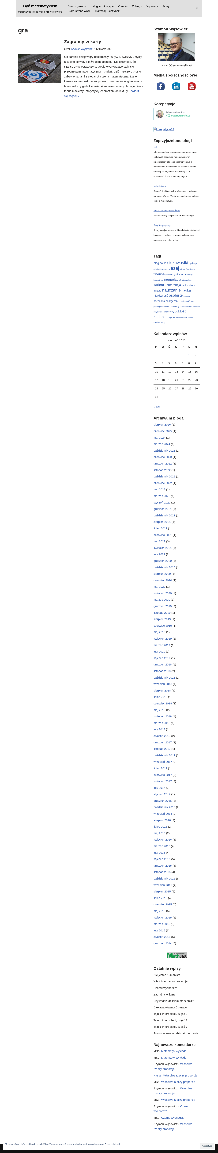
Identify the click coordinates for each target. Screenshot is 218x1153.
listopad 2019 (162, 612)
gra (175, 275)
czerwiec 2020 (163, 580)
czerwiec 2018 (163, 703)
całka (163, 263)
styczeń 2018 (162, 736)
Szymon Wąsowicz (82, 48)
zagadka (171, 317)
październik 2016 (164, 807)
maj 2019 (159, 632)
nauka (186, 290)
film (187, 269)
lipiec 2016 (160, 826)
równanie (196, 306)
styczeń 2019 (162, 658)
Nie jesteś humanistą (167, 975)
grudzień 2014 (163, 943)
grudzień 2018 (163, 664)
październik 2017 (164, 755)
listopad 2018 (162, 671)
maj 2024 (159, 437)
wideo (166, 312)
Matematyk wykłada (173, 1051)
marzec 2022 (162, 496)
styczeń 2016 (162, 859)
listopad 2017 (162, 748)
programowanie (186, 306)
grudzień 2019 (163, 606)
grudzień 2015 (163, 865)
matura (157, 290)
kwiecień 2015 (163, 917)
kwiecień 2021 (163, 548)
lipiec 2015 (160, 898)
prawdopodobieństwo (162, 306)
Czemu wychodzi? (165, 988)
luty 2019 (159, 651)
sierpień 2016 (162, 820)
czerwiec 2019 (163, 625)
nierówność (161, 295)
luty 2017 (159, 787)
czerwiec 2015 (163, 904)
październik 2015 (164, 878)
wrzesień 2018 (163, 684)
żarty (163, 322)
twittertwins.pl (160, 186)
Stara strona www (79, 11)
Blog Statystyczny (162, 225)
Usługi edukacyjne (102, 6)
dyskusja (193, 263)
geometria (169, 275)
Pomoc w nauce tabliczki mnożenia (176, 1033)
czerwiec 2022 (163, 483)
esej (175, 268)
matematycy (188, 285)
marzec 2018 (162, 723)
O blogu (137, 6)
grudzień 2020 (163, 560)
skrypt (156, 312)
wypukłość (178, 311)
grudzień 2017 (163, 742)
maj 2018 (159, 710)
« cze (157, 406)
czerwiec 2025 (163, 431)
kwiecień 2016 (163, 839)
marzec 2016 (162, 846)
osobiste (176, 295)
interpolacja (172, 279)
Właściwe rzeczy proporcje (171, 981)
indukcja (190, 275)
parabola (187, 296)
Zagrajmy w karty (82, 41)
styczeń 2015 (162, 936)
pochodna (159, 301)
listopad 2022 (162, 470)
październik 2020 (164, 567)
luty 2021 (159, 554)
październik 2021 (164, 515)
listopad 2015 (162, 872)
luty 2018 (159, 729)
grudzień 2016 (163, 800)
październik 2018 (164, 677)
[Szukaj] (197, 8)
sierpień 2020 (162, 573)
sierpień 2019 (162, 619)
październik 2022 (164, 476)
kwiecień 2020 (163, 593)
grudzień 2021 (163, 509)
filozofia (192, 269)
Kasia (157, 1075)
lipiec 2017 (160, 768)
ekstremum (164, 269)
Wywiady (152, 6)
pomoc (193, 301)
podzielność (184, 301)
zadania (160, 317)
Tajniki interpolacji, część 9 (170, 1013)
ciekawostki (177, 263)
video (161, 312)
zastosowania (181, 317)
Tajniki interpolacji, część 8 (170, 1020)
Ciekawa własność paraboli (171, 1007)
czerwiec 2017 (163, 774)
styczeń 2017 (162, 794)
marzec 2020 (162, 599)
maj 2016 (159, 833)
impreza (181, 274)
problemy (175, 306)
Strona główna (77, 6)
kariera (159, 285)
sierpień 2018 (162, 690)
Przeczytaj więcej (112, 1144)
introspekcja (186, 280)
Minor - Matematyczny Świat (167, 210)
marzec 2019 (162, 645)
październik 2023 (164, 450)
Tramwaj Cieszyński (107, 11)
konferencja (173, 285)
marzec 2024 (162, 444)
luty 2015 (159, 930)
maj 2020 (159, 586)
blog (156, 263)
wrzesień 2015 (163, 885)
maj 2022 (159, 489)
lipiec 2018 (160, 697)
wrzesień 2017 (163, 761)
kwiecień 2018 (163, 716)
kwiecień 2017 (163, 781)
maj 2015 (159, 911)
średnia (157, 322)
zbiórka (190, 317)
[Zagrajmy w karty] (39, 68)
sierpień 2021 (162, 521)
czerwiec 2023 (163, 457)
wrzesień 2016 (163, 813)
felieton (182, 269)
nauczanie (171, 290)
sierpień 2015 (162, 891)
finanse (159, 274)
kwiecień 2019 (163, 638)
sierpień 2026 (162, 424)
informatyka (158, 280)
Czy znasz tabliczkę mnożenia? (174, 1001)
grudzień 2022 (163, 463)
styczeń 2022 (162, 502)
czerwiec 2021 (163, 535)
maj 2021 (159, 541)
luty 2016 (159, 852)
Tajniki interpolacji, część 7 (170, 1026)
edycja (156, 269)
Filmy (165, 6)
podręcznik (172, 301)
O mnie (123, 6)
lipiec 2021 (160, 528)
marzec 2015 (162, 924)
